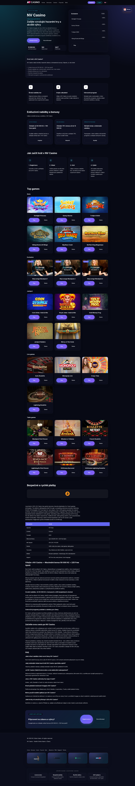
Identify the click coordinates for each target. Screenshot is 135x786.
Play (75, 45)
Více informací (47, 40)
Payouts (61, 2)
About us (51, 750)
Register (91, 2)
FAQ (55, 750)
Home (43, 2)
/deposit (67, 140)
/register (40, 140)
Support (60, 750)
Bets (66, 2)
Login (99, 2)
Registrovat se (87, 719)
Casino (55, 2)
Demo (45, 220)
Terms (64, 750)
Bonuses (49, 2)
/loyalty (95, 140)
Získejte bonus (33, 40)
